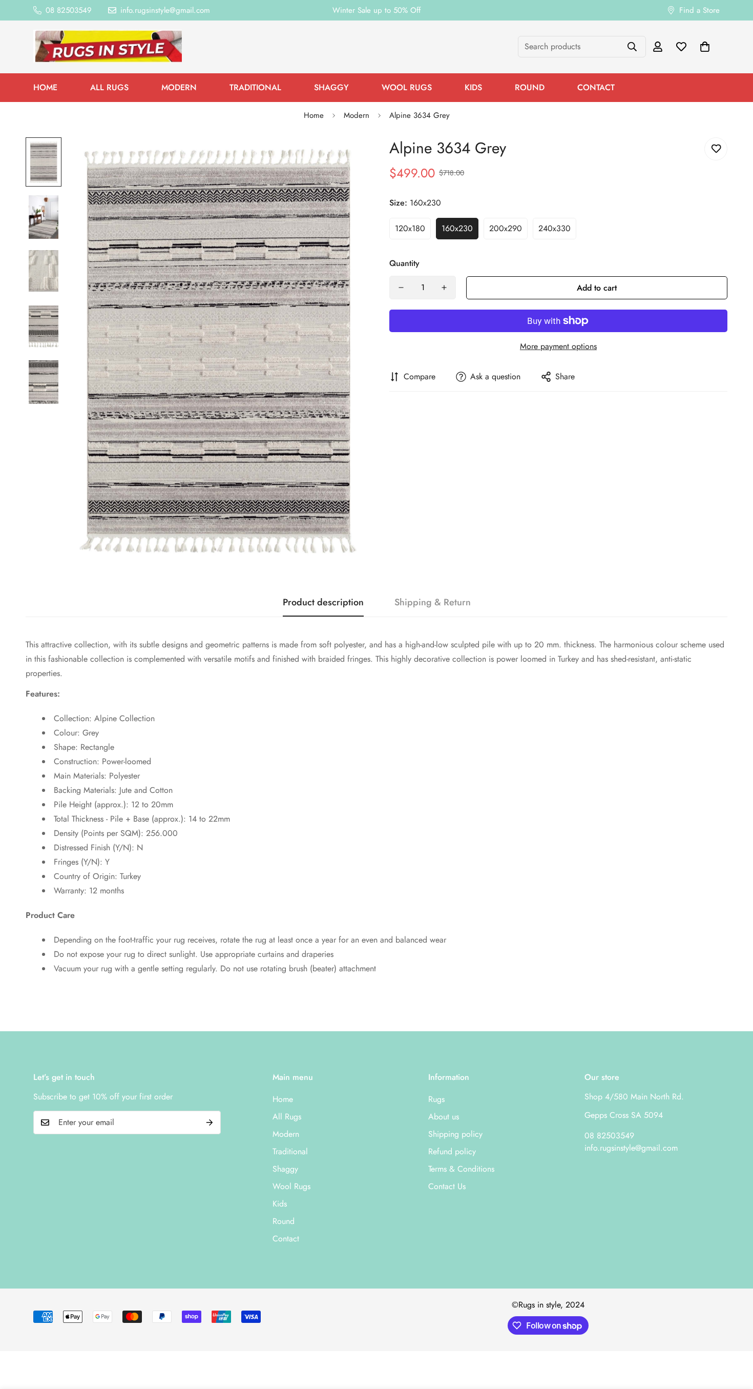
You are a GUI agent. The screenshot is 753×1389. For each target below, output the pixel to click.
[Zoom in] (341, 159)
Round (530, 87)
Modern (179, 87)
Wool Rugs (407, 87)
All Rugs (109, 87)
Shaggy (331, 87)
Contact (596, 87)
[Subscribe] (209, 1122)
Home (45, 87)
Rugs (436, 1099)
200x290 (505, 228)
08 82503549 (609, 1135)
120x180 (410, 228)
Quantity (404, 263)
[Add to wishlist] (715, 148)
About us (443, 1116)
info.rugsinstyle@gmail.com (631, 1148)
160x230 (457, 228)
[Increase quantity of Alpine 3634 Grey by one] (444, 287)
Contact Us (447, 1186)
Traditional (255, 87)
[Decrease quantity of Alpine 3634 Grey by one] (401, 287)
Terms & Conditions (461, 1169)
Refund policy (452, 1151)
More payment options (558, 346)
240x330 (554, 228)
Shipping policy (455, 1134)
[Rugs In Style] (107, 47)
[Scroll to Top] (733, 1333)
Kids (473, 87)
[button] (705, 46)
